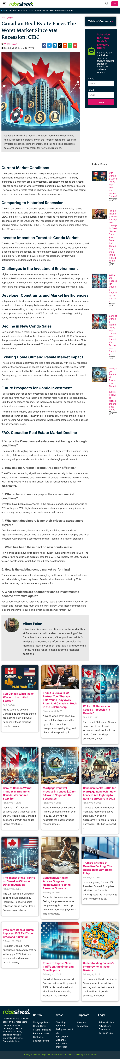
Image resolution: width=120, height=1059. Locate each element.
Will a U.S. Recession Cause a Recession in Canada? (96, 710)
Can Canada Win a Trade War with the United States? (113, 184)
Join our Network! (114, 3)
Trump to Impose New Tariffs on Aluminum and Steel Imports (58, 967)
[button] (44, 45)
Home (3, 10)
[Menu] (4, 3)
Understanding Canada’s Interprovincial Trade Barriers (98, 967)
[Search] (107, 3)
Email (91, 89)
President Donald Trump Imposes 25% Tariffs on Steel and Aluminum (18, 933)
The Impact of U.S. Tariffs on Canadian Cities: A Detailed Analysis (19, 881)
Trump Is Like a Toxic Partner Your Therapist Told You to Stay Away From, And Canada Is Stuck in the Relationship (113, 235)
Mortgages (7, 17)
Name (91, 78)
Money (112, 263)
